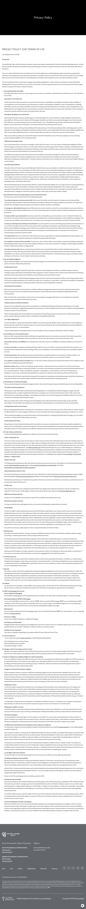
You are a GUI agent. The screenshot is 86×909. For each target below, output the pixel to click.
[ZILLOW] (82, 868)
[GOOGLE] (77, 868)
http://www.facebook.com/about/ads (45, 465)
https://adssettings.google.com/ (18, 465)
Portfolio (20, 868)
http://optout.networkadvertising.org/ (65, 476)
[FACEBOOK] (64, 868)
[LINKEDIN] (73, 868)
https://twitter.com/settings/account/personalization (20, 467)
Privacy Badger (68, 454)
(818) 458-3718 (6, 850)
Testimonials (43, 868)
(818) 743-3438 (6, 859)
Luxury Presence (45, 899)
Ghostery (7, 456)
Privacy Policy (79, 899)
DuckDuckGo (77, 454)
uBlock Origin (16, 456)
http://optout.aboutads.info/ (25, 476)
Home (3, 868)
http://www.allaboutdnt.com (67, 491)
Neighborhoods (31, 868)
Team (11, 868)
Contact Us (54, 868)
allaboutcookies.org (34, 447)
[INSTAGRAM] (68, 868)
